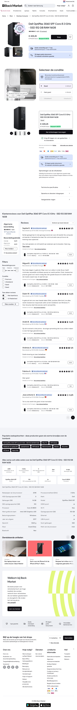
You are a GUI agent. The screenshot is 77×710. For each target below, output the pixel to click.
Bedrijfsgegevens (52, 681)
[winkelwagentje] (73, 6)
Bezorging (25, 666)
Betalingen (25, 664)
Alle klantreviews (27, 687)
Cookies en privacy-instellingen (53, 672)
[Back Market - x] (16, 667)
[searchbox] (41, 6)
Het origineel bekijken (40, 249)
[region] (38, 554)
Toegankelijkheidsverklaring (11, 661)
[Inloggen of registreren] (69, 6)
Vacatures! (6, 664)
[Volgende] (28, 133)
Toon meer (26, 246)
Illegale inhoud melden (53, 683)
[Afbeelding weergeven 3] (24, 133)
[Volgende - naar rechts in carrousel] (73, 537)
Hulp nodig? (61, 6)
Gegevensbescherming (54, 669)
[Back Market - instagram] (4, 667)
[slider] (4, 270)
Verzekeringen (26, 674)
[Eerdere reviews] (68, 417)
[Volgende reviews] (73, 417)
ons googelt (12, 602)
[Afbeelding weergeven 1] (15, 133)
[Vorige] (11, 133)
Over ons (5, 654)
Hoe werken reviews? (11, 252)
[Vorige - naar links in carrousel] (68, 537)
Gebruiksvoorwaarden (53, 656)
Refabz (54, 145)
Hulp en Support (27, 676)
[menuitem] (17, 11)
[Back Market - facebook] (12, 667)
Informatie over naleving (66, 145)
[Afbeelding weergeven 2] (20, 133)
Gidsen (24, 679)
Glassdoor (67, 656)
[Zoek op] (25, 5)
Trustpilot (67, 654)
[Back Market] (12, 6)
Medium (66, 659)
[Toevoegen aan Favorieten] (70, 37)
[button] (20, 29)
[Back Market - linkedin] (8, 667)
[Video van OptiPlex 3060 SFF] (18, 52)
